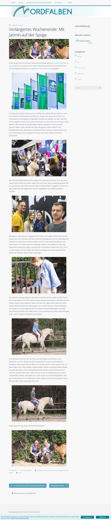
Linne (20, 473)
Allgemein (14, 470)
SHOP (70, 3)
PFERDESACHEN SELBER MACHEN (39, 3)
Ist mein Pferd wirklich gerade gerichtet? (29, 486)
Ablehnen (103, 517)
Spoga (60, 470)
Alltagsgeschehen (58, 486)
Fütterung (80, 74)
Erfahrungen (81, 68)
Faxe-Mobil (63, 247)
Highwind (36, 512)
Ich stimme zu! (87, 517)
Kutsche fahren (53, 470)
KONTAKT (58, 3)
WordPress (27, 512)
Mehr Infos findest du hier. (20, 518)
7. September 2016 (17, 25)
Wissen (79, 79)
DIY (78, 62)
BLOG (21, 3)
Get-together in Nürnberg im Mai (40, 69)
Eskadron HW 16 (42, 470)
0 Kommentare (27, 470)
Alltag (79, 56)
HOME (13, 3)
